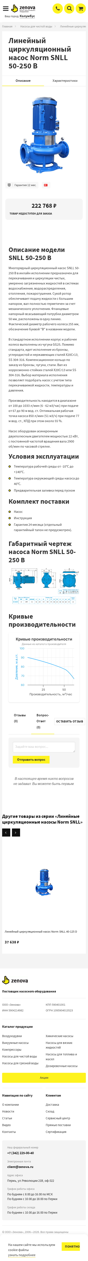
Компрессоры (11, 1050)
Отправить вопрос (31, 759)
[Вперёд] (16, 832)
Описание (23, 80)
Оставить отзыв (69, 721)
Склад (50, 1111)
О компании (10, 1105)
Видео (6, 1125)
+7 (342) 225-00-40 (20, 1153)
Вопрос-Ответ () (43, 721)
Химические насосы (59, 1036)
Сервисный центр (58, 1118)
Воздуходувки (12, 1036)
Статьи (7, 1118)
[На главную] (15, 980)
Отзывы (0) (20, 718)
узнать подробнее (21, 1255)
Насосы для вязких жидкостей (59, 1045)
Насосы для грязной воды (20, 1063)
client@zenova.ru (20, 1167)
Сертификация (56, 1132)
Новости (8, 1111)
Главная (7, 26)
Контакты (9, 1132)
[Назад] (6, 832)
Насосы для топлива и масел (61, 1056)
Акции (44, 1078)
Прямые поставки (58, 1125)
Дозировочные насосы (62, 1066)
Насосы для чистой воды (36, 26)
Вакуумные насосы (15, 1043)
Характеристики (65, 80)
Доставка (52, 1105)
